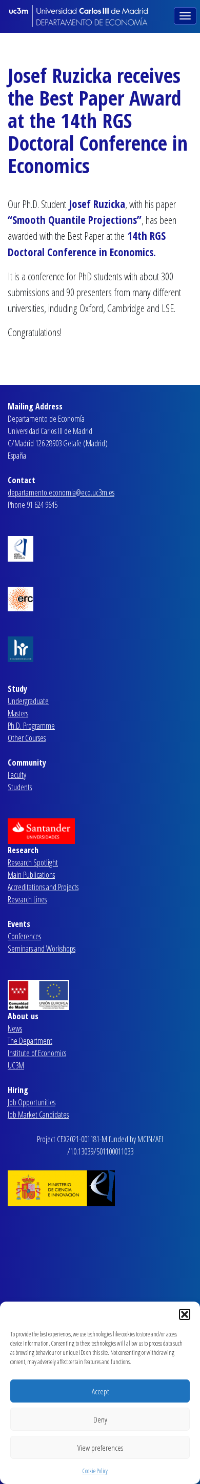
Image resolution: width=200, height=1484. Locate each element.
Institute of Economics (37, 1053)
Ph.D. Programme (31, 725)
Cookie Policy (95, 1471)
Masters (18, 713)
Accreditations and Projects (43, 887)
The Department (30, 1040)
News (15, 1028)
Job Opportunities (31, 1102)
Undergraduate (28, 701)
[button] (184, 1314)
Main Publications (31, 874)
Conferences (24, 936)
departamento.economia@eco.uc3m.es (61, 492)
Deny (100, 1419)
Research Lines (27, 899)
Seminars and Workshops (41, 948)
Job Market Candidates (38, 1114)
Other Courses (27, 738)
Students (20, 787)
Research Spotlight (33, 862)
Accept (100, 1391)
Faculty (17, 774)
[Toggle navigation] (186, 15)
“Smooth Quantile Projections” (75, 220)
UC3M (16, 1065)
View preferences (100, 1447)
